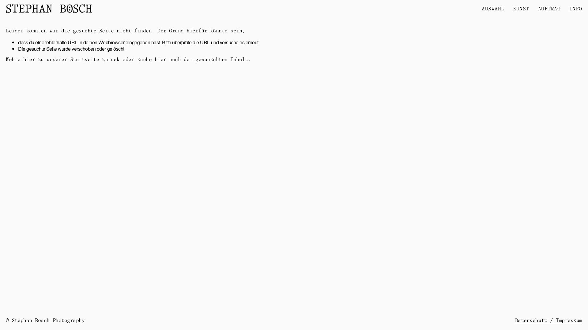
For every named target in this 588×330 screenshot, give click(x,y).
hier (29, 59)
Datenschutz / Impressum (548, 320)
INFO (575, 9)
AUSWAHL (493, 9)
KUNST (521, 9)
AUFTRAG (549, 9)
